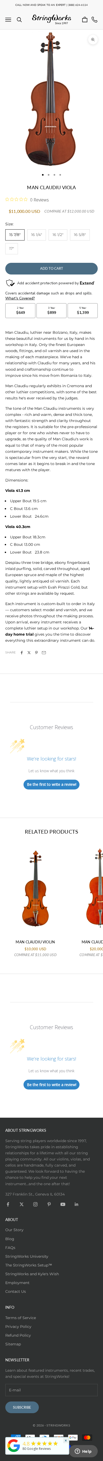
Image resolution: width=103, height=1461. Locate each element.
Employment (17, 1282)
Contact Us (15, 1291)
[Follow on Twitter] (21, 1204)
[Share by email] (44, 653)
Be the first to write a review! (51, 784)
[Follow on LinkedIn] (76, 1204)
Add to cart (51, 268)
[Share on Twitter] (29, 653)
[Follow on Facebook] (8, 1204)
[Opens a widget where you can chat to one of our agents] (83, 1451)
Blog (9, 1238)
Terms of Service (20, 1317)
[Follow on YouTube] (62, 1204)
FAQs (10, 1247)
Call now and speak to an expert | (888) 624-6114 (51, 4)
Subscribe (22, 1407)
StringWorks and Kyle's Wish (32, 1274)
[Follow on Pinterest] (49, 1204)
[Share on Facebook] (22, 653)
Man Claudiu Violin (35, 942)
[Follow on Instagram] (35, 1204)
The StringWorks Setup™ (28, 1265)
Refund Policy (18, 1335)
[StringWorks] (13, 1446)
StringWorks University (26, 1256)
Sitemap (13, 1344)
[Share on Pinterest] (36, 653)
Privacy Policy (18, 1326)
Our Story (14, 1229)
